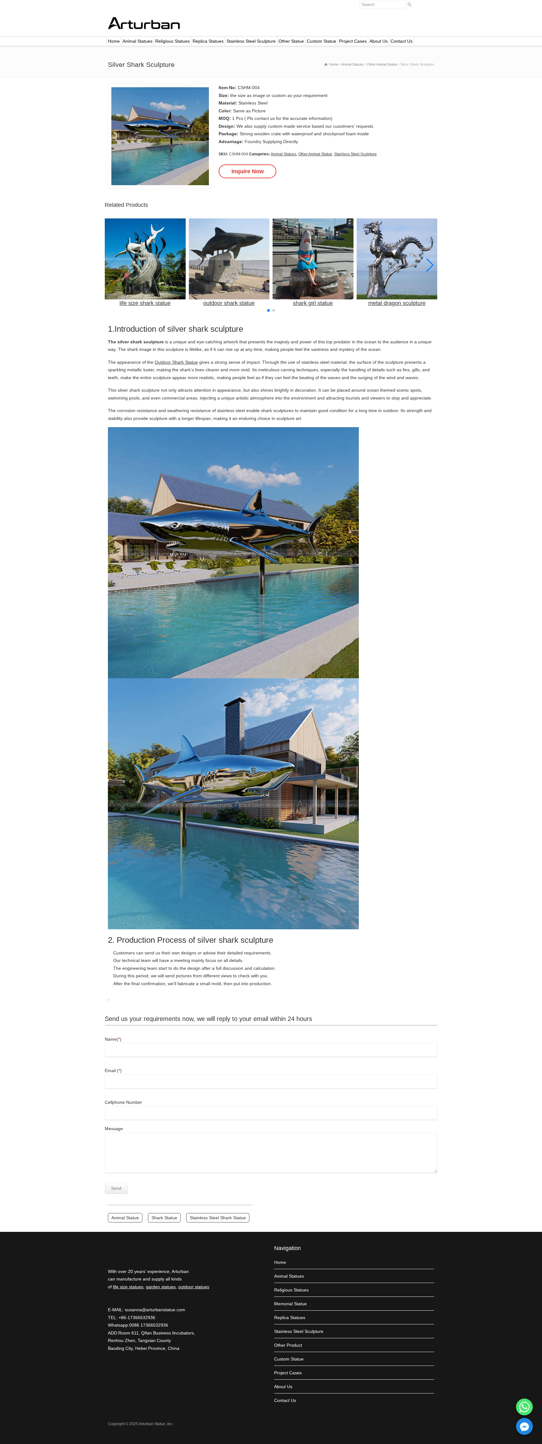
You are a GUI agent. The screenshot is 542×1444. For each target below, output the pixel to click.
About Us (378, 41)
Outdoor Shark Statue (176, 362)
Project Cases (353, 41)
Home (114, 41)
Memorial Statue (290, 1303)
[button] (430, 265)
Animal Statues (137, 41)
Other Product (288, 1345)
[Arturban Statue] (144, 27)
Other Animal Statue (315, 154)
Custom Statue (321, 41)
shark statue (164, 1217)
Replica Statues (208, 41)
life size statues (128, 1286)
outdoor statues (193, 1286)
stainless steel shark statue (218, 1217)
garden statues (161, 1286)
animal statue (125, 1217)
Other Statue (291, 41)
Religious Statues (172, 41)
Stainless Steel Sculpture (251, 41)
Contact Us (401, 41)
